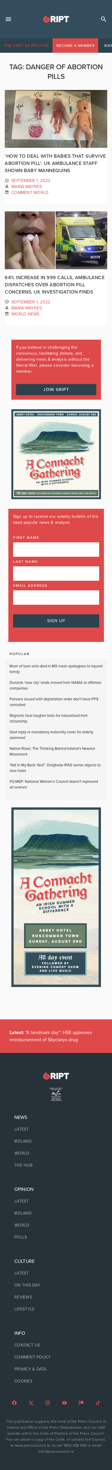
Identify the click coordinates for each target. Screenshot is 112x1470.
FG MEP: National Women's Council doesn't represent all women (54, 784)
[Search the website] (103, 19)
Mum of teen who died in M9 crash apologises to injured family (56, 669)
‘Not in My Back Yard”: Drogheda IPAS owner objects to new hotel (55, 768)
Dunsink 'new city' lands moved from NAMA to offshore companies (55, 685)
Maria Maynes (26, 186)
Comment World (29, 192)
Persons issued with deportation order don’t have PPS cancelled (54, 702)
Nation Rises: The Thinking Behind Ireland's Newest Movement (52, 751)
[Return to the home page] (56, 1076)
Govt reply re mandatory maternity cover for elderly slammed (51, 735)
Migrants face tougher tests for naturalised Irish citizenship (49, 718)
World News (25, 314)
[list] (56, 1141)
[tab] (26, 45)
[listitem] (56, 1129)
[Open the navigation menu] (8, 19)
